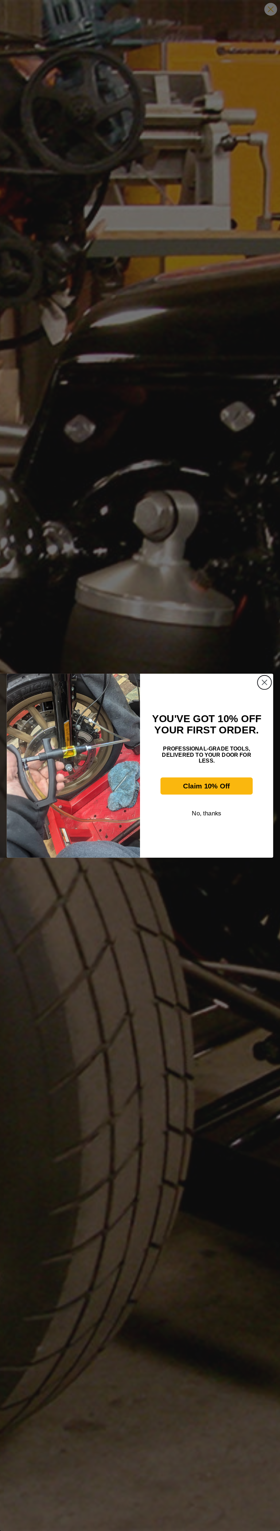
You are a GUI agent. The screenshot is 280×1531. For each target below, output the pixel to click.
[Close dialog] (264, 682)
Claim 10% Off (206, 786)
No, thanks (206, 813)
